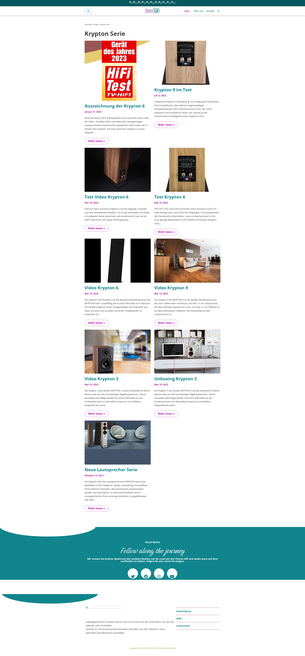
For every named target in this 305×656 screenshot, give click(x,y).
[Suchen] (218, 11)
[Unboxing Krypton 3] (187, 352)
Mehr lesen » (95, 140)
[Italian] (156, 2)
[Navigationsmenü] (88, 11)
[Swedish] (169, 2)
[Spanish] (165, 2)
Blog (95, 24)
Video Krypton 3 (101, 379)
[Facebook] (146, 573)
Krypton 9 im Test (173, 90)
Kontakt (210, 11)
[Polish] (160, 2)
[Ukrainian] (173, 2)
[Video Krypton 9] (187, 261)
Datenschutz (183, 611)
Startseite (88, 24)
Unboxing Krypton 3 (175, 379)
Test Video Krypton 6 (107, 197)
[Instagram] (159, 573)
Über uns (198, 11)
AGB (178, 618)
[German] (144, 2)
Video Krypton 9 (171, 288)
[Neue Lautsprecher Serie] (118, 443)
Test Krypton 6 (169, 197)
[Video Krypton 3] (118, 352)
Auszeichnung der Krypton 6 (115, 106)
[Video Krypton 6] (118, 261)
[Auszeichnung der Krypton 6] (118, 71)
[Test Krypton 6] (187, 170)
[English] (135, 2)
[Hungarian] (152, 2)
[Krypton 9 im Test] (187, 63)
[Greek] (148, 2)
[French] (140, 2)
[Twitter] (133, 573)
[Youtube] (172, 573)
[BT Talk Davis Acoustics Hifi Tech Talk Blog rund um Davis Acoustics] (152, 10)
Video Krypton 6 (101, 288)
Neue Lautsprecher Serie (111, 470)
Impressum (183, 625)
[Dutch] (131, 2)
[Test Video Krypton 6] (118, 170)
